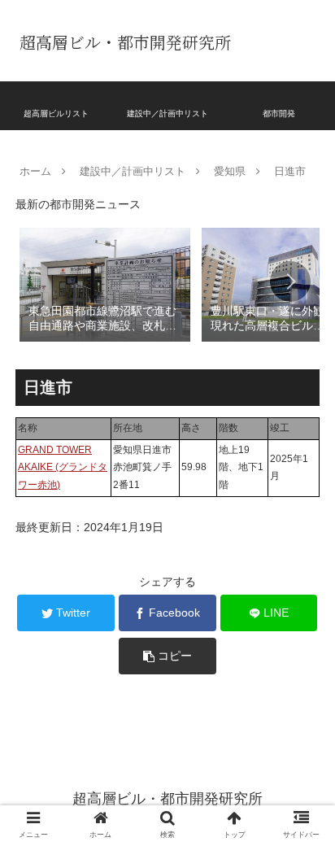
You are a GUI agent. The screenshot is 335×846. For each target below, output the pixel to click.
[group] (104, 283)
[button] (290, 281)
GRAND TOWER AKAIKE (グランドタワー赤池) (62, 467)
